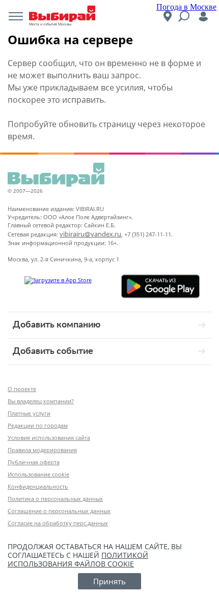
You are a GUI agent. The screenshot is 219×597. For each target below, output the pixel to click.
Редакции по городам (38, 425)
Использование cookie (38, 474)
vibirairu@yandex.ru (90, 233)
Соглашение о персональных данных (59, 511)
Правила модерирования (42, 450)
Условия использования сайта (49, 437)
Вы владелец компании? (41, 401)
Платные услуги (29, 413)
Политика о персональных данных (55, 498)
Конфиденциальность (38, 486)
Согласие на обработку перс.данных (58, 523)
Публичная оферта (34, 462)
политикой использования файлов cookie (78, 559)
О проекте (22, 389)
